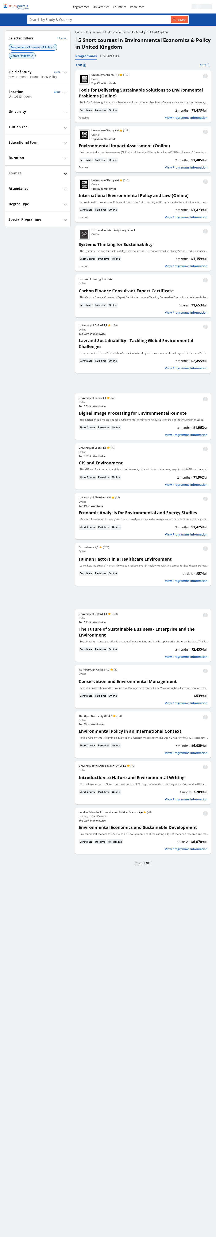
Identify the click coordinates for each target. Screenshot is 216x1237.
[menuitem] (80, 6)
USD (79, 65)
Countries (120, 7)
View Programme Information (186, 117)
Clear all (62, 38)
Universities (101, 7)
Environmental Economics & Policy (125, 32)
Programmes (80, 7)
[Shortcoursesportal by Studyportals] (16, 6)
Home (78, 32)
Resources (137, 7)
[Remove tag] (54, 47)
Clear (57, 72)
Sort (203, 65)
